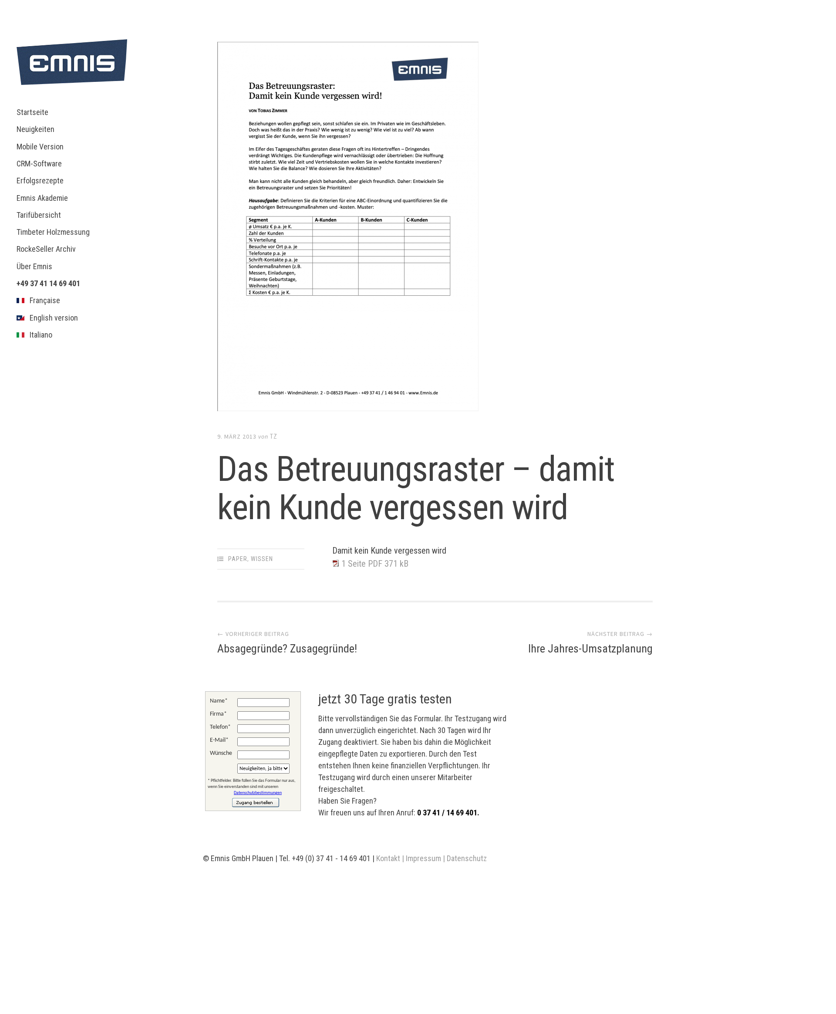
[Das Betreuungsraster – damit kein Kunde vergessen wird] (435, 228)
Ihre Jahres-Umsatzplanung (590, 648)
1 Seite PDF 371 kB (374, 563)
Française (42, 300)
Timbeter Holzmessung (53, 232)
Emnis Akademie (42, 198)
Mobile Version (40, 146)
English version (51, 317)
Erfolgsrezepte (40, 180)
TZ (273, 436)
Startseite (32, 112)
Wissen (262, 558)
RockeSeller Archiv (46, 249)
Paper (237, 558)
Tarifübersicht (39, 215)
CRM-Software (39, 163)
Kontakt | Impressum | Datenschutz (431, 858)
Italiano (38, 334)
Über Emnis (34, 266)
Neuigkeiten (35, 129)
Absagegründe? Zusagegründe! (287, 648)
